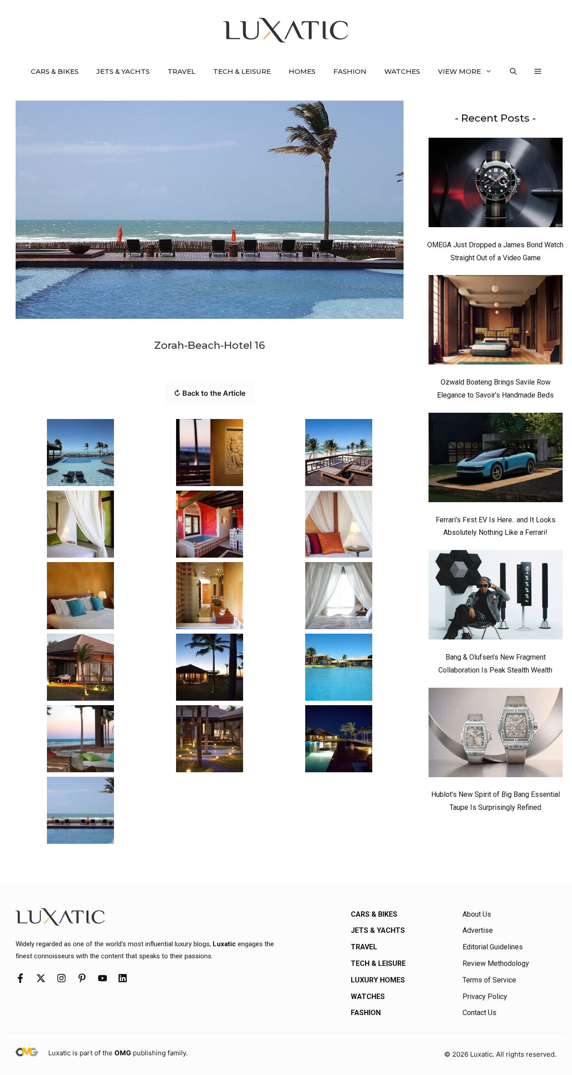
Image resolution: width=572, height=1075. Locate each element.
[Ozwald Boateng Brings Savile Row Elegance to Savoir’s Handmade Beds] (496, 322)
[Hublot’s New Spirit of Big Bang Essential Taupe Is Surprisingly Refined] (496, 735)
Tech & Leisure (242, 71)
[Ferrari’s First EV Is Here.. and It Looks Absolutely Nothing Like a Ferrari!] (496, 460)
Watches (402, 71)
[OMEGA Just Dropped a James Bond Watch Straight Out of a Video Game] (496, 185)
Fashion (349, 71)
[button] (513, 71)
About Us (477, 914)
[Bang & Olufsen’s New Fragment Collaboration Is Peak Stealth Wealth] (496, 597)
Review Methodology (496, 963)
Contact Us (479, 1012)
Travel (181, 71)
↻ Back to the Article (209, 393)
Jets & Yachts (123, 71)
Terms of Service (489, 980)
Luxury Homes (378, 980)
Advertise (478, 930)
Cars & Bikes (55, 71)
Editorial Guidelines (493, 947)
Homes (302, 71)
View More (459, 71)
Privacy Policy (485, 996)
